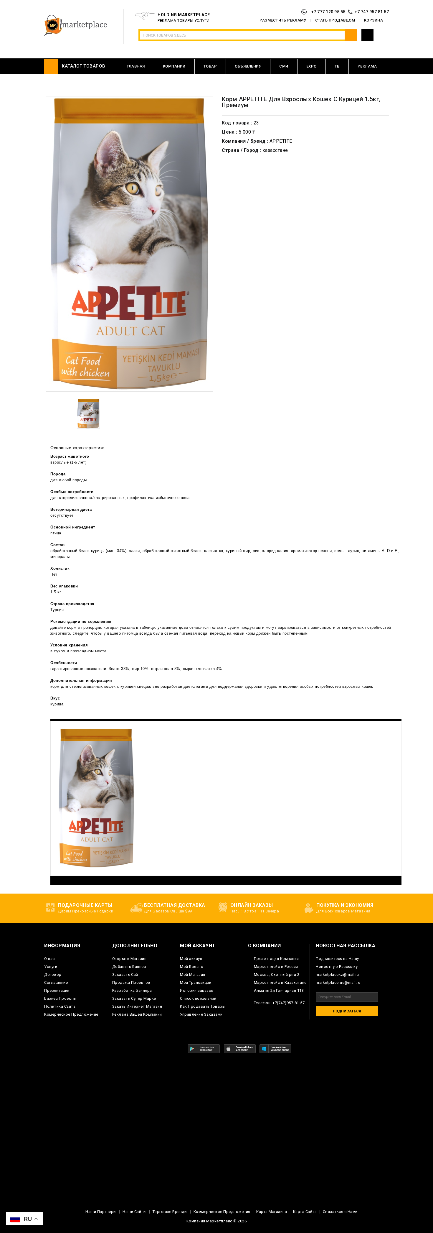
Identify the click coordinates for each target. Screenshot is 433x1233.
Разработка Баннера (132, 990)
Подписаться (347, 1011)
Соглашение (56, 982)
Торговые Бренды (170, 1211)
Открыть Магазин (129, 958)
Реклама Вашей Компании (137, 1014)
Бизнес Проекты (60, 998)
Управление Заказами (201, 1014)
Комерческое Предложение (71, 1014)
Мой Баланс (191, 966)
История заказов (197, 990)
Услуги (50, 966)
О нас (49, 958)
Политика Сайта (59, 1006)
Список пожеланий (198, 998)
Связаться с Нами (340, 1211)
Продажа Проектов (131, 982)
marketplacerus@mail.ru (338, 982)
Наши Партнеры (101, 1211)
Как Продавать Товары (202, 1006)
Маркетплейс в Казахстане (280, 982)
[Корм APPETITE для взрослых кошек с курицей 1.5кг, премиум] (88, 414)
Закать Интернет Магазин (137, 1006)
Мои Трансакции (195, 982)
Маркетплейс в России (276, 966)
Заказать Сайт (126, 974)
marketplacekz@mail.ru (337, 974)
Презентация (57, 990)
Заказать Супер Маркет (135, 998)
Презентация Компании (276, 958)
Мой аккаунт (192, 958)
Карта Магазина (271, 1211)
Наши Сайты (134, 1211)
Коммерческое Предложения (222, 1211)
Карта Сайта (305, 1211)
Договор (53, 974)
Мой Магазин (192, 974)
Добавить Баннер (129, 966)
